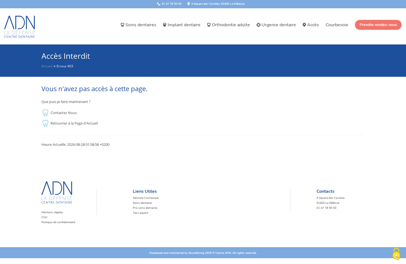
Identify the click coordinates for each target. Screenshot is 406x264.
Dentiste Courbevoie (146, 198)
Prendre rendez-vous (378, 24)
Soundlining (196, 253)
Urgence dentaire (279, 25)
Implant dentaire (184, 25)
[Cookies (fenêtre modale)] (396, 254)
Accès (313, 25)
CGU (44, 217)
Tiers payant (140, 213)
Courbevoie (337, 25)
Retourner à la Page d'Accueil (74, 123)
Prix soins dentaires (145, 208)
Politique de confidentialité (58, 222)
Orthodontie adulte (231, 25)
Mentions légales (52, 212)
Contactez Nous (64, 112)
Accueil (46, 66)
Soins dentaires (140, 25)
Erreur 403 (65, 66)
